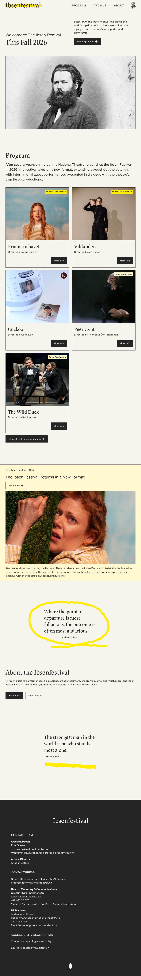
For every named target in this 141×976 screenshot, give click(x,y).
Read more (14, 485)
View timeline (35, 695)
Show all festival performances (25, 439)
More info (59, 260)
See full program (85, 41)
